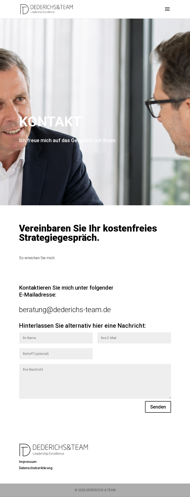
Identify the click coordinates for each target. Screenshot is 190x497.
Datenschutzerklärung (36, 468)
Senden (158, 407)
